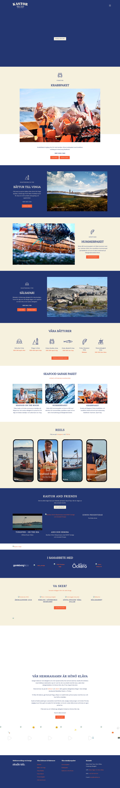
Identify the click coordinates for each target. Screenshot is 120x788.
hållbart (50, 689)
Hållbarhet (96, 600)
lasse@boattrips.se (95, 777)
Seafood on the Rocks (67, 771)
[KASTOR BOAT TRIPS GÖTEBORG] (20, 7)
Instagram (60, 434)
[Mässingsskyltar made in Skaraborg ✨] (70, 738)
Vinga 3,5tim (35, 348)
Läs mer (54, 157)
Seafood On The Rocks (27, 405)
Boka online (60, 38)
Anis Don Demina (60, 532)
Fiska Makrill (40, 774)
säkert (57, 689)
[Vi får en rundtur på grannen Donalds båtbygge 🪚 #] (9, 738)
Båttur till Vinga (41, 767)
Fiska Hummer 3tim (84, 349)
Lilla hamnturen (41, 780)
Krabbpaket (92, 405)
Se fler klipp (60, 507)
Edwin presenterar (93, 515)
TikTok (68, 434)
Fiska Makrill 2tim (68, 348)
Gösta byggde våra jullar (72, 601)
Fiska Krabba (40, 771)
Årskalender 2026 (23, 600)
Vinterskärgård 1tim (101, 349)
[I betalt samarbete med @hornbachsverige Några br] (90, 738)
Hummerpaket (93, 257)
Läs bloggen (60, 607)
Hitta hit (60, 717)
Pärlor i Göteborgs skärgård (47, 601)
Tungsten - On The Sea (27, 532)
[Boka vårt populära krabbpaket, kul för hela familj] (110, 738)
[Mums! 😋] (30, 738)
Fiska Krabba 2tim (52, 348)
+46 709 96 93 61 (93, 773)
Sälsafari (39, 764)
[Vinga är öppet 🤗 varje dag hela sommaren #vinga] (50, 738)
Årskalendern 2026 (60, 358)
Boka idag (64, 157)
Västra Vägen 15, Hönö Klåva (96, 770)
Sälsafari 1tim (19, 348)
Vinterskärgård (41, 777)
